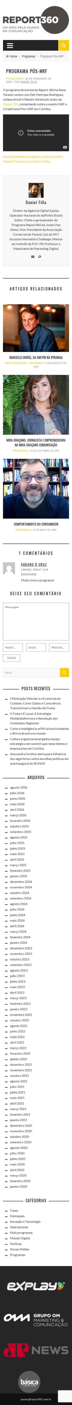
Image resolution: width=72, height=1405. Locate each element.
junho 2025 (17, 848)
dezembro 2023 (21, 948)
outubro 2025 (19, 826)
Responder (28, 573)
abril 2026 (17, 809)
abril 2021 (17, 1103)
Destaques (17, 1216)
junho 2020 (17, 1159)
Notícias (16, 1243)
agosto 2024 (18, 904)
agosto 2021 (18, 1081)
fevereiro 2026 (20, 820)
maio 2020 (17, 1164)
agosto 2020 (18, 1147)
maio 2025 (17, 854)
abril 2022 (17, 1042)
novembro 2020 (21, 1131)
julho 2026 (17, 793)
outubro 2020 (19, 1136)
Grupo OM (10, 104)
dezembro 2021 (21, 1064)
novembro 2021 (21, 1070)
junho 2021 (17, 1092)
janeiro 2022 (18, 1059)
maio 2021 (17, 1098)
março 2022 (18, 1048)
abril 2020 (17, 1170)
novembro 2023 (21, 953)
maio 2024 (17, 920)
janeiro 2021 (18, 1120)
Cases (14, 1210)
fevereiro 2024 (20, 937)
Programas (14, 78)
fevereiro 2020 (20, 1181)
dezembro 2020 (21, 1125)
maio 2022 (17, 1037)
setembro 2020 (20, 1142)
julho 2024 (17, 909)
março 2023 (18, 998)
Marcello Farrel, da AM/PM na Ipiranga (36, 357)
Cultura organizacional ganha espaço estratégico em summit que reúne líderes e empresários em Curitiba (38, 743)
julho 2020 (17, 1153)
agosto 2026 (18, 787)
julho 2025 (17, 843)
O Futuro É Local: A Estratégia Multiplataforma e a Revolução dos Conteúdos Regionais (34, 718)
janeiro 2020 (18, 1186)
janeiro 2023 (18, 1009)
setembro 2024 (20, 898)
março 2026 (18, 815)
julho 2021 (17, 1086)
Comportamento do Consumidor (36, 524)
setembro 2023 (20, 965)
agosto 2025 (18, 837)
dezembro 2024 (21, 881)
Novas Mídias (19, 1249)
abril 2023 (17, 992)
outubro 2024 (19, 893)
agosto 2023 (18, 970)
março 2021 (18, 1109)
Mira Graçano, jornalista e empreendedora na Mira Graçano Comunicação (36, 442)
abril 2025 (17, 859)
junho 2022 (17, 1031)
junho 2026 (17, 798)
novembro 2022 (21, 1014)
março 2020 (18, 1175)
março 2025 (18, 865)
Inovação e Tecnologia (25, 1221)
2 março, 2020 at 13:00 (34, 569)
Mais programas (16, 363)
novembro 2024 (21, 887)
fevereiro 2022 (20, 1053)
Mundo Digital (20, 1238)
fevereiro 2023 (20, 1003)
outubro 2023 (19, 959)
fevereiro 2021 (20, 1114)
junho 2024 (17, 915)
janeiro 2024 (18, 942)
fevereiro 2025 (20, 870)
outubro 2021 (19, 1075)
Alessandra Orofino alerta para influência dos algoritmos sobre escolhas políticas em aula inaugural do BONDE (39, 758)
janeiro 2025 (18, 876)
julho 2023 (17, 976)
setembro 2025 (20, 832)
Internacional (19, 1227)
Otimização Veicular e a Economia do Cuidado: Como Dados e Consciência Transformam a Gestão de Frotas (35, 703)
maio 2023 (17, 987)
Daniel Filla (29, 82)
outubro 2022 (19, 1020)
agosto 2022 (18, 1026)
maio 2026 (17, 804)
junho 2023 (17, 981)
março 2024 (18, 931)
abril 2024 (17, 926)
